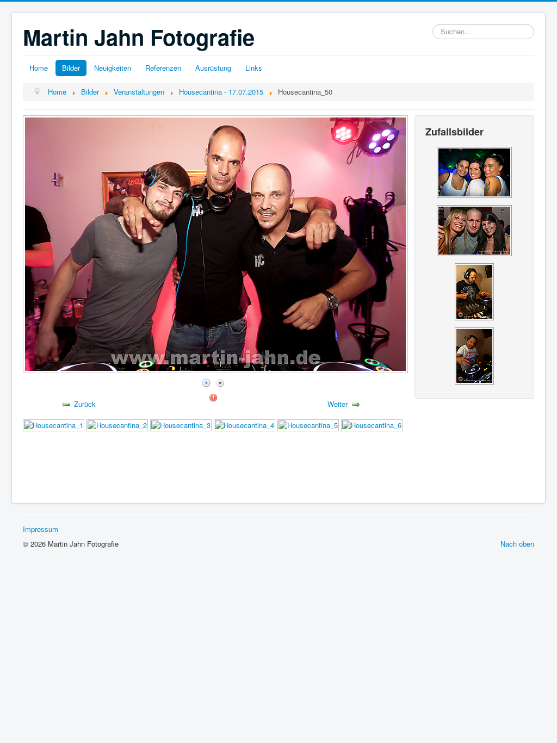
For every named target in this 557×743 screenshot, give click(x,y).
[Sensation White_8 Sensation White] (474, 171)
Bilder (71, 68)
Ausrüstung (213, 68)
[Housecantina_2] (117, 424)
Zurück (85, 404)
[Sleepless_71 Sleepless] (474, 229)
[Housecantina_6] (372, 424)
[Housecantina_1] (53, 424)
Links (253, 68)
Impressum (40, 529)
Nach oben (517, 543)
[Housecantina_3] (181, 424)
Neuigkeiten (112, 68)
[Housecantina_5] (308, 424)
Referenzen (163, 68)
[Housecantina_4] (244, 424)
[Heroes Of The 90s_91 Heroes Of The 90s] (474, 354)
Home (38, 68)
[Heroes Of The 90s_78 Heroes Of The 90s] (474, 290)
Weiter (337, 404)
